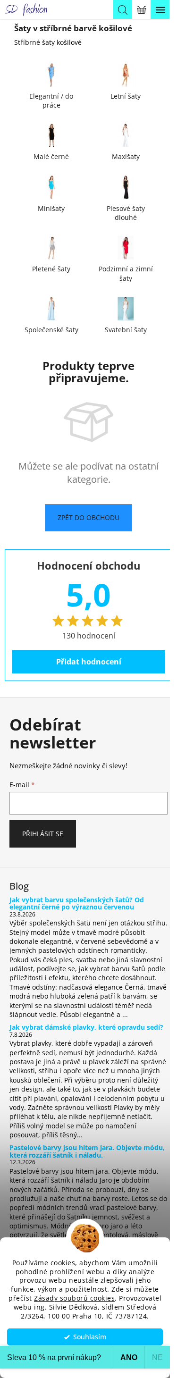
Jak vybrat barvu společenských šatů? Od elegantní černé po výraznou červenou (76, 903)
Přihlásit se (42, 833)
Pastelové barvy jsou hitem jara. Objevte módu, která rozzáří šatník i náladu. (87, 1151)
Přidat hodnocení (88, 661)
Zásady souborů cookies (74, 1298)
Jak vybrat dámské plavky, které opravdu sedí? (86, 1027)
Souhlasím (89, 1337)
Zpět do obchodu (88, 517)
